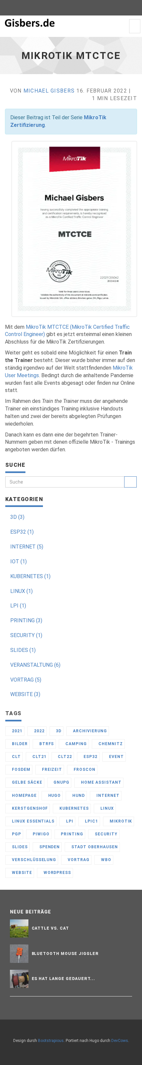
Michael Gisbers (49, 91)
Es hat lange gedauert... (63, 978)
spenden (49, 847)
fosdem (20, 769)
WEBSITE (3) (25, 694)
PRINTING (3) (26, 620)
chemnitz (110, 744)
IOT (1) (18, 561)
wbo (105, 859)
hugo (54, 795)
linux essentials (32, 821)
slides (19, 847)
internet (107, 795)
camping (75, 744)
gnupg (60, 782)
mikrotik (120, 821)
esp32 (89, 756)
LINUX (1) (21, 591)
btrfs (46, 744)
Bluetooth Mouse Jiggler (65, 953)
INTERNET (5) (26, 547)
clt (16, 756)
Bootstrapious (51, 1040)
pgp (16, 834)
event (116, 756)
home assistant (100, 782)
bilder (19, 744)
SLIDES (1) (23, 650)
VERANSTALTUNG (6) (35, 665)
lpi (69, 821)
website (21, 872)
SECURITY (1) (26, 635)
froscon (83, 769)
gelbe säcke (26, 782)
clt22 (64, 756)
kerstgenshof (29, 808)
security (105, 834)
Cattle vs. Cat (50, 928)
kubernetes (73, 808)
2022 (39, 731)
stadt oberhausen (94, 847)
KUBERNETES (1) (30, 576)
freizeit (51, 769)
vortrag (77, 859)
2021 (16, 731)
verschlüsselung (33, 859)
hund (78, 795)
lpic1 (91, 821)
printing (71, 834)
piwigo (40, 834)
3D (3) (17, 517)
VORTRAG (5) (25, 680)
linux (106, 808)
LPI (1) (18, 606)
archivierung (89, 731)
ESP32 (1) (22, 532)
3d (58, 731)
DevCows (119, 1040)
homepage (24, 795)
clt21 (39, 756)
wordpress (56, 872)
